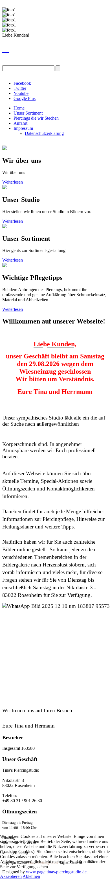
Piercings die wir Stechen (36, 118)
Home (19, 108)
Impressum (23, 128)
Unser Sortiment (28, 113)
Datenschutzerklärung (44, 133)
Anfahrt (20, 123)
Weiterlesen (12, 182)
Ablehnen (31, 876)
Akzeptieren (11, 876)
